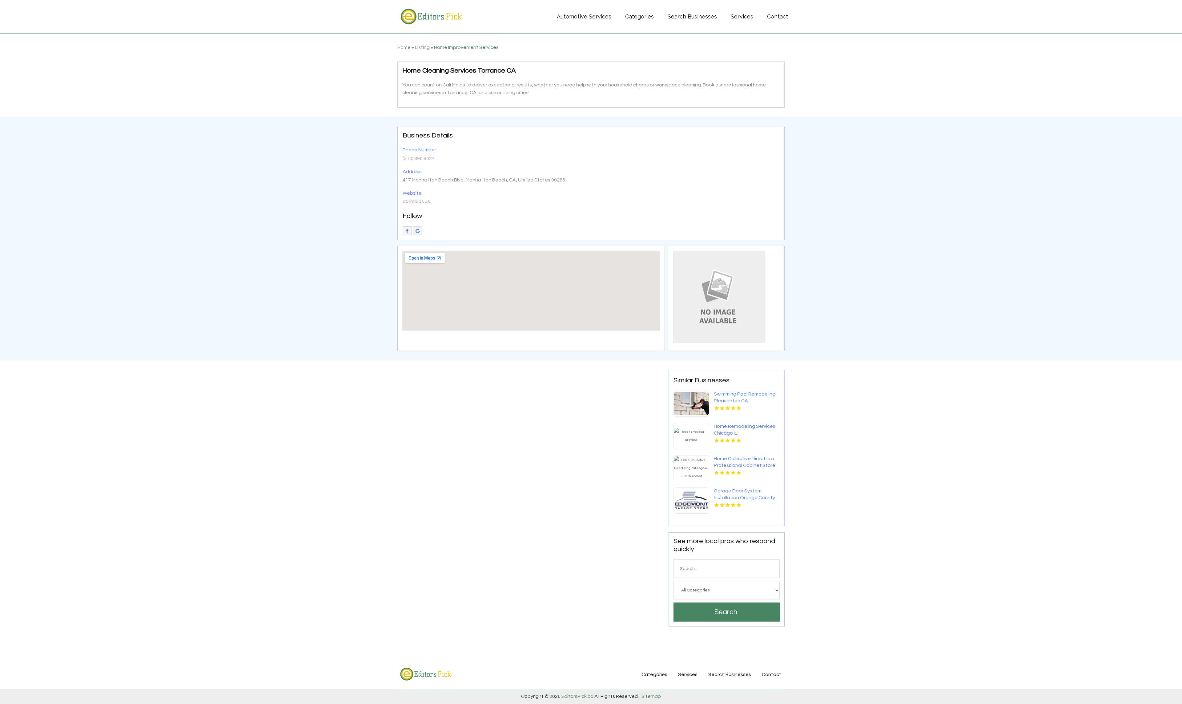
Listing (422, 47)
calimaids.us (416, 201)
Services (742, 16)
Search (725, 612)
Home (404, 47)
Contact (777, 16)
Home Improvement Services (466, 47)
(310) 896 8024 (419, 158)
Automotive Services (584, 16)
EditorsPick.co (577, 696)
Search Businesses (692, 16)
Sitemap (651, 696)
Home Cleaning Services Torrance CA (459, 70)
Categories (639, 16)
